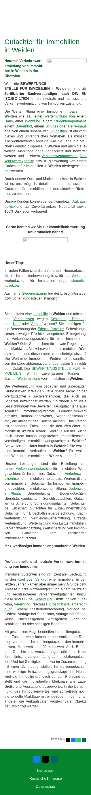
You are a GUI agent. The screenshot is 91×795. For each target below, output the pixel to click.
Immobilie (40, 314)
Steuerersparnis (34, 293)
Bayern (75, 111)
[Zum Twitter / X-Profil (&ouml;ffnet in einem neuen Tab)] (45, 759)
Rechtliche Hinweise (45, 778)
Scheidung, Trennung (69, 319)
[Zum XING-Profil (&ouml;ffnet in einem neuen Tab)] (54, 759)
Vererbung (22, 604)
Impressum (45, 770)
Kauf (16, 324)
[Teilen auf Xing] (84, 740)
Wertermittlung (55, 116)
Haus (8, 121)
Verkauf (36, 324)
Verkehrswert (23, 319)
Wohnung (32, 121)
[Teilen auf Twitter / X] (68, 740)
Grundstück (59, 131)
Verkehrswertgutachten (60, 156)
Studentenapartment (70, 121)
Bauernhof (24, 126)
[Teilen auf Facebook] (73, 740)
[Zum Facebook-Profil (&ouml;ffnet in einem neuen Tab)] (36, 759)
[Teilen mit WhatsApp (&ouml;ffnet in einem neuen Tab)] (78, 740)
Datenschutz (45, 786)
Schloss (52, 126)
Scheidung (43, 599)
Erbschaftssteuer (51, 329)
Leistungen (28, 464)
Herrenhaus (77, 126)
